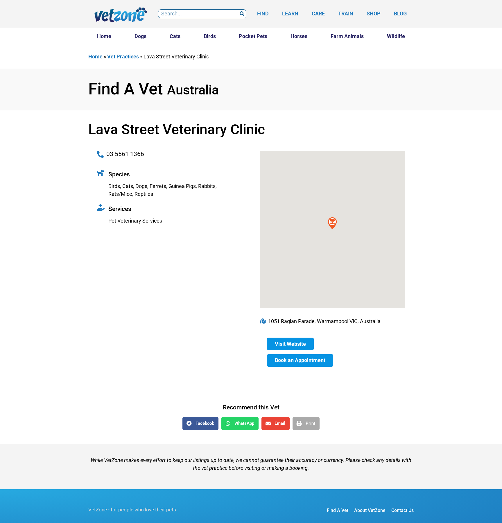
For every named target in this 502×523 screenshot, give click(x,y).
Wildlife (396, 36)
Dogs (140, 36)
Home (104, 36)
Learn (290, 13)
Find (263, 13)
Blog (400, 13)
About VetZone (370, 510)
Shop (374, 13)
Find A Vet (337, 510)
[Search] (242, 14)
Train (345, 13)
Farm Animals (347, 36)
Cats (175, 36)
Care (318, 13)
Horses (299, 36)
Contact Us (402, 510)
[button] (200, 423)
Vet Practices (123, 56)
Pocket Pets (253, 36)
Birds (210, 36)
